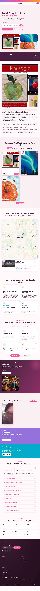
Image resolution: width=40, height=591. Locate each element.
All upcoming (10, 148)
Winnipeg (30, 579)
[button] (36, 256)
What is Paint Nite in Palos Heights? (10, 468)
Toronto (20, 579)
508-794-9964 (5, 577)
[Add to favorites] (18, 152)
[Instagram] (3, 551)
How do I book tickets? (8, 498)
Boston (8, 579)
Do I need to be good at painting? (9, 486)
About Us (3, 558)
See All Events (19, 203)
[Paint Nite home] (19, 3)
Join (37, 3)
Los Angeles (34, 579)
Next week (22, 148)
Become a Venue (6, 373)
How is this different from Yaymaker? (10, 506)
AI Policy (37, 584)
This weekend (16, 148)
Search (21, 25)
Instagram (31, 268)
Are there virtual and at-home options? (10, 502)
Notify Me (16, 547)
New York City (12, 579)
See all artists (33, 400)
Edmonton (24, 579)
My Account (24, 561)
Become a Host (25, 355)
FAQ (23, 558)
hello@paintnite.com (15, 577)
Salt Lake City (17, 579)
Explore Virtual (6, 454)
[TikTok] (10, 551)
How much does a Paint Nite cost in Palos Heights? (13, 478)
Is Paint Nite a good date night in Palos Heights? (12, 490)
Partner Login (4, 574)
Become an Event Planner (6, 570)
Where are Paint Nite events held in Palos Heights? (13, 482)
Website (27, 268)
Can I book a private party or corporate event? (12, 494)
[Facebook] (5, 551)
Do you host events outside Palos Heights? (11, 510)
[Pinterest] (8, 551)
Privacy (34, 584)
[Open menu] (2, 3)
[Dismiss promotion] (38, 0)
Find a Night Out (15, 355)
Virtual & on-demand (29, 148)
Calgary (27, 579)
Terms (31, 584)
